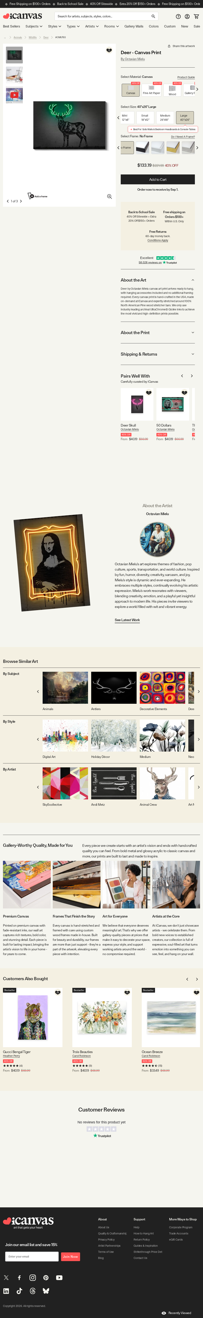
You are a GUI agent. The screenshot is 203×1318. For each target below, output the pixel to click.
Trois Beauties (82, 1052)
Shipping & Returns (139, 354)
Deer (46, 37)
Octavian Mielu (130, 429)
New (184, 26)
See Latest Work (127, 620)
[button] (131, 90)
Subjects (32, 26)
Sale (197, 26)
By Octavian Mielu (133, 59)
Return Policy (142, 1239)
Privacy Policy (106, 1239)
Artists (90, 26)
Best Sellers (11, 26)
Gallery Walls (134, 26)
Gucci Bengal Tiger (16, 1052)
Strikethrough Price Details (150, 1251)
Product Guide (186, 77)
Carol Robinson (81, 1055)
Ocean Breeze (152, 1052)
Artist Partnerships (109, 1245)
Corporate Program (180, 1227)
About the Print (135, 332)
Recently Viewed (180, 1313)
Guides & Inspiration (146, 1245)
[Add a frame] (38, 196)
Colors (154, 26)
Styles (52, 26)
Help (136, 1227)
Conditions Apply (157, 240)
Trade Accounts (178, 1233)
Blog (100, 1258)
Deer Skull (128, 425)
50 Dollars (163, 425)
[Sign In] (187, 16)
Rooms (109, 26)
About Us (103, 1227)
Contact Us (140, 1258)
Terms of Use (106, 1251)
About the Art (133, 280)
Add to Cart (158, 179)
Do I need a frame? (183, 136)
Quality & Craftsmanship (112, 1233)
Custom (170, 26)
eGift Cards (176, 1239)
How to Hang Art (144, 1233)
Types (71, 26)
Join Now (70, 1257)
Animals (18, 37)
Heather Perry (11, 1055)
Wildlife (33, 37)
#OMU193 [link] (60, 37)
